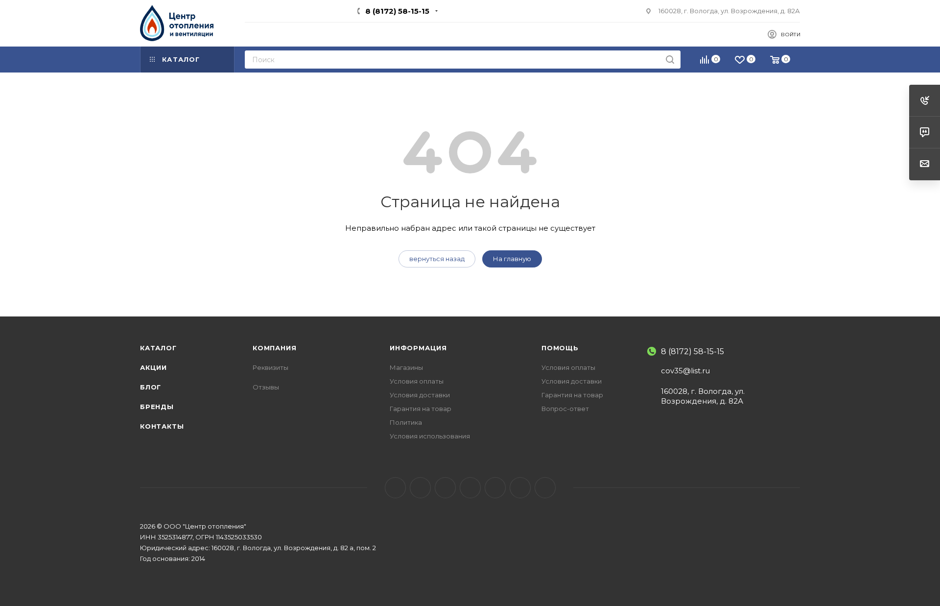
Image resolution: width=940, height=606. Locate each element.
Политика (406, 422)
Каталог (158, 348)
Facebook (420, 487)
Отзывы (266, 387)
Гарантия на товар (420, 408)
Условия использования (430, 436)
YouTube (470, 487)
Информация (418, 348)
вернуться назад (437, 259)
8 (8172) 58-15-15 (397, 11)
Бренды (157, 407)
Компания (274, 348)
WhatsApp (545, 487)
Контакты (162, 426)
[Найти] (670, 59)
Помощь (560, 348)
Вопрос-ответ (565, 408)
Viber (520, 487)
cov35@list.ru (685, 370)
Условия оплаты (417, 381)
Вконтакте (395, 487)
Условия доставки (420, 395)
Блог (150, 387)
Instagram (445, 487)
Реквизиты (270, 367)
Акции (153, 367)
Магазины (406, 367)
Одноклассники (495, 487)
